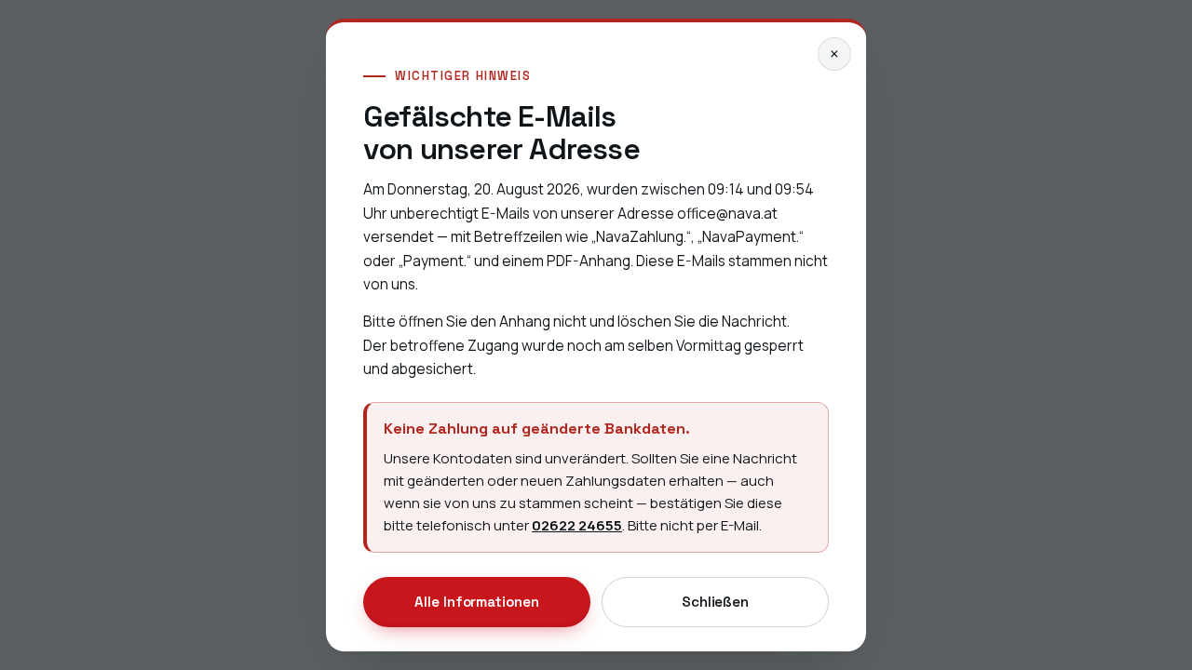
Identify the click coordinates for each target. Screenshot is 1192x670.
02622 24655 (577, 525)
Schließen (715, 601)
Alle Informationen (476, 601)
